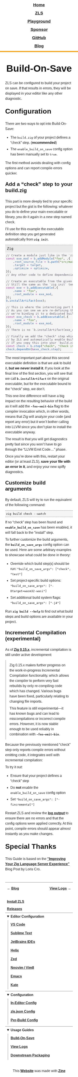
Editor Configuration (27, 916)
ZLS (39, 13)
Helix (15, 950)
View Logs (19, 1046)
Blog (39, 46)
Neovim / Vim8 (22, 967)
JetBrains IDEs (23, 942)
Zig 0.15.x (21, 649)
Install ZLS (15, 901)
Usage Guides (22, 1030)
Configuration (22, 995)
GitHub (39, 37)
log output (56, 813)
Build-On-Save (22, 1038)
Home (39, 5)
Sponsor (39, 29)
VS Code (18, 924)
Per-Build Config (24, 1020)
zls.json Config (23, 1011)
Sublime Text (21, 933)
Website (27, 1071)
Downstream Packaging (30, 1055)
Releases (14, 909)
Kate (14, 985)
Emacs (16, 976)
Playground (39, 21)
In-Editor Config (24, 1003)
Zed (14, 959)
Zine (61, 1071)
